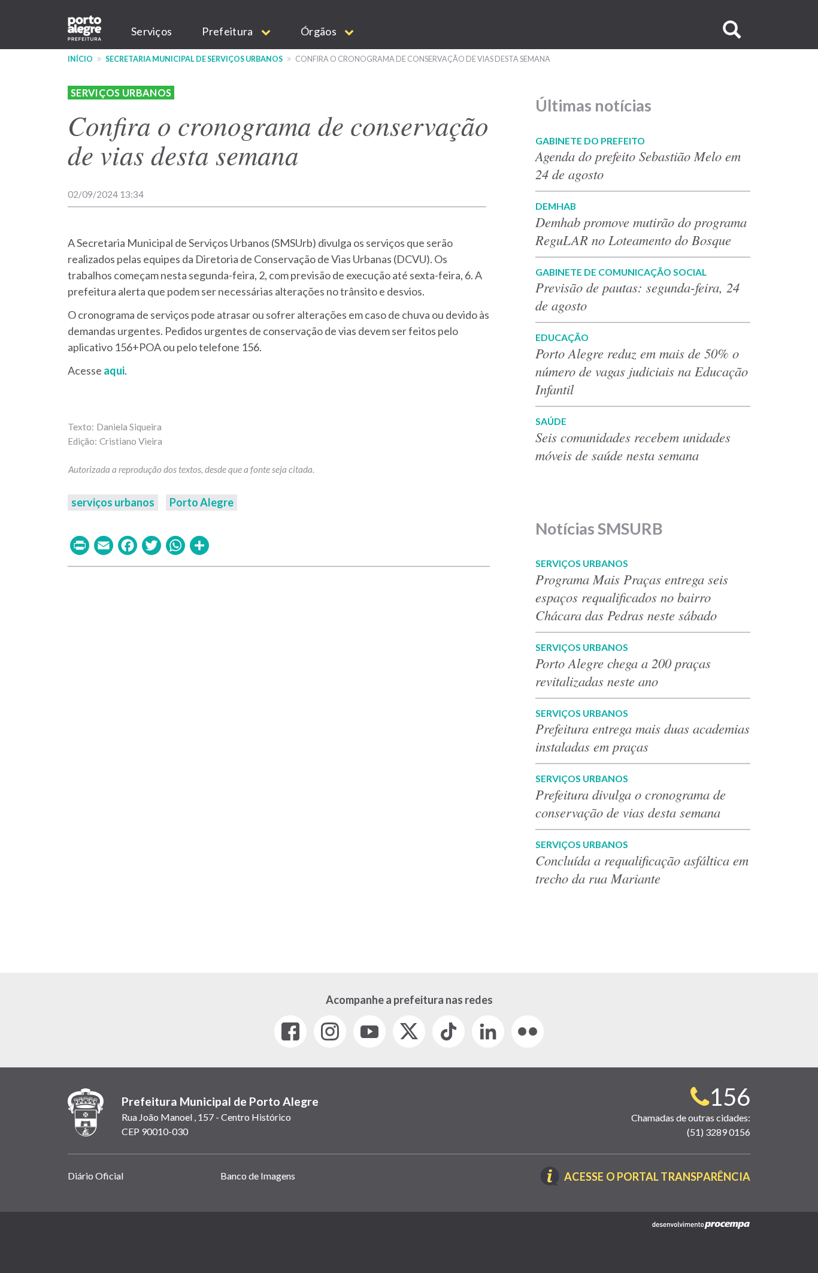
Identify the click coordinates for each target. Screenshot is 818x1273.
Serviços (151, 31)
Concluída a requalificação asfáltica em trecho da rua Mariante (642, 869)
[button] (732, 30)
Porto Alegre (201, 502)
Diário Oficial (95, 1175)
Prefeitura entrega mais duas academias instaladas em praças (642, 737)
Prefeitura (228, 31)
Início (80, 59)
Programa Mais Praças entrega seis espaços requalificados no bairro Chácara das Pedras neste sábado (631, 597)
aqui (114, 370)
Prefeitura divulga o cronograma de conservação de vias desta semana (630, 803)
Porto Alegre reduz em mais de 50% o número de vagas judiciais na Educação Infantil (641, 371)
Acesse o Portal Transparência (657, 1177)
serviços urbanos (112, 502)
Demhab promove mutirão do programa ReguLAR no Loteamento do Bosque (641, 231)
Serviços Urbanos (121, 92)
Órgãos (319, 31)
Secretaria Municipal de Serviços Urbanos (194, 59)
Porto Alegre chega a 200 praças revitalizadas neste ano (623, 672)
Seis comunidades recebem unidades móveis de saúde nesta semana (633, 446)
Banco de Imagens (257, 1175)
